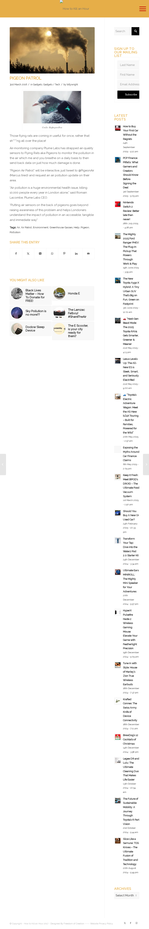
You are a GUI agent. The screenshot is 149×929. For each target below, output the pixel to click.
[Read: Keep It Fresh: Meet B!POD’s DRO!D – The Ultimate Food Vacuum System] (117, 476)
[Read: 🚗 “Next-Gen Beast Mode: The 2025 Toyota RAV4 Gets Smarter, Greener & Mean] (117, 320)
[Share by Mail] (88, 253)
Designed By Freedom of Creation (67, 923)
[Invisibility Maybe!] (3, 464)
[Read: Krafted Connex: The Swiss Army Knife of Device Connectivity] (117, 701)
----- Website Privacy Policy (99, 923)
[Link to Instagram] (136, 923)
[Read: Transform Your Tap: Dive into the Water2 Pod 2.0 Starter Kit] (117, 540)
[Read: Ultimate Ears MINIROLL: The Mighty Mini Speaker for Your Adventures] (117, 572)
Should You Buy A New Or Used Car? (131, 515)
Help (77, 227)
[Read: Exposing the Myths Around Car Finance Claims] (117, 449)
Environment (40, 227)
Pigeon (85, 227)
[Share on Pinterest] (64, 253)
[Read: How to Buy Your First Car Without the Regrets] (117, 128)
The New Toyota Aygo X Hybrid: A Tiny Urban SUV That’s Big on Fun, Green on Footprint (131, 291)
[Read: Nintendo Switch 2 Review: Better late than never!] (117, 204)
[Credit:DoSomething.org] (52, 50)
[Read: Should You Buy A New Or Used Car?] (117, 512)
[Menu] (140, 8)
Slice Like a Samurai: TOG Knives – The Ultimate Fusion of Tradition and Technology (131, 851)
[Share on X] (28, 253)
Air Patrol (26, 227)
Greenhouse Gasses (61, 227)
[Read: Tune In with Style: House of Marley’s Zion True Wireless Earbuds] (117, 665)
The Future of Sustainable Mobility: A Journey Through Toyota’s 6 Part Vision (131, 811)
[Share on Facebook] (16, 253)
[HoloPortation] (146, 464)
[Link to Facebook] (130, 923)
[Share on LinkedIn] (76, 253)
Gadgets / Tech (51, 84)
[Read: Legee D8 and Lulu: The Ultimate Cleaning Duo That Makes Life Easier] (117, 760)
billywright (72, 84)
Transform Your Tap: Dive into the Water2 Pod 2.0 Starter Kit (131, 547)
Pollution (15, 232)
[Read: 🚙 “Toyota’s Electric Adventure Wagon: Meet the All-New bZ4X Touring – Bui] (117, 396)
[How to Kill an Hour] (74, 8)
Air (18, 227)
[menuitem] (140, 8)
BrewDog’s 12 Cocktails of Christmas (130, 739)
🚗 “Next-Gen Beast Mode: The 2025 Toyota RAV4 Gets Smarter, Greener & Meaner (131, 331)
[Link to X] (125, 923)
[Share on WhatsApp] (52, 253)
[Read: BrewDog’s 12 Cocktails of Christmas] (117, 737)
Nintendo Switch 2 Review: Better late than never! (131, 211)
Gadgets (37, 84)
